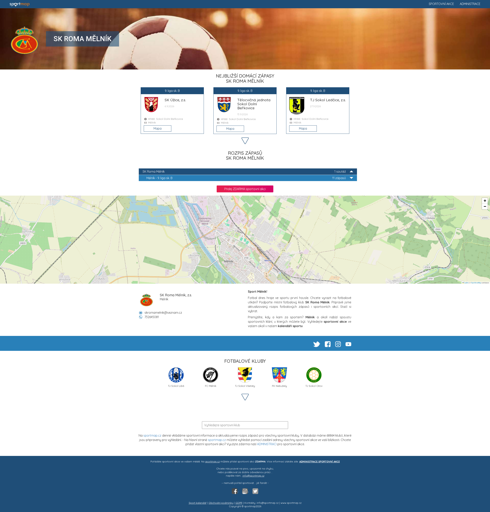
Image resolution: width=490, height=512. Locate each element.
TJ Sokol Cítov (314, 385)
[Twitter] (255, 490)
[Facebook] (235, 490)
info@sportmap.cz (253, 475)
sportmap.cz (152, 435)
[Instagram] (245, 490)
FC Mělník (210, 385)
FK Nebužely (279, 385)
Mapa (158, 128)
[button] (485, 201)
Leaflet (466, 283)
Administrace (470, 4)
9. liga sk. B (246, 178)
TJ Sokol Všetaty (245, 385)
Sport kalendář (198, 502)
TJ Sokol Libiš (176, 385)
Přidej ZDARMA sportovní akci (245, 189)
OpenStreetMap (476, 283)
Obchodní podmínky (221, 502)
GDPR (238, 502)
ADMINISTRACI (267, 444)
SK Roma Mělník (244, 171)
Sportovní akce (441, 4)
